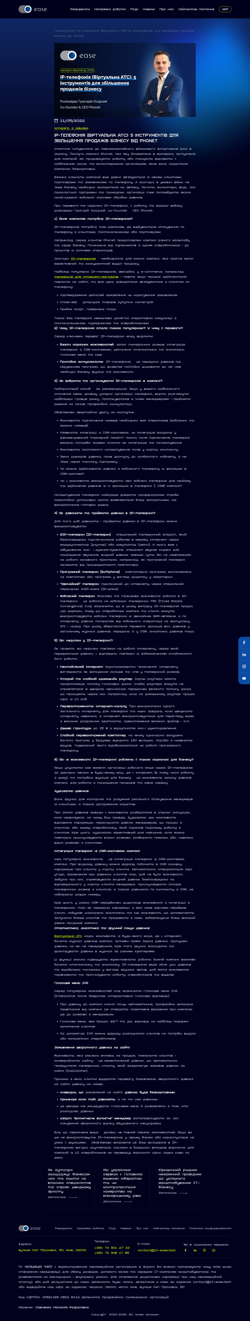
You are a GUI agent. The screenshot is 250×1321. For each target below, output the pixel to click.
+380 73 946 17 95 (111, 1252)
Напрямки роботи (110, 9)
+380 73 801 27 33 (112, 1247)
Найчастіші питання (196, 9)
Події (134, 9)
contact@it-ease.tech (157, 1250)
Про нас (167, 9)
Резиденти (80, 9)
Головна (60, 30)
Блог (71, 30)
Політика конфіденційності (210, 1228)
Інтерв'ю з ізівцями (71, 128)
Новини (149, 9)
